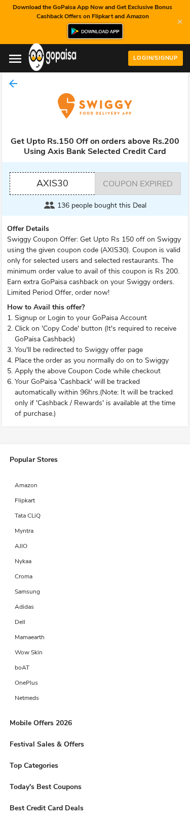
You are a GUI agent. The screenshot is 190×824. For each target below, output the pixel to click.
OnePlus (26, 683)
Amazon (26, 485)
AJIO (21, 546)
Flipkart (25, 500)
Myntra (24, 531)
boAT (22, 667)
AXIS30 (52, 183)
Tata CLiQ (28, 516)
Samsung (27, 591)
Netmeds (27, 698)
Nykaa (23, 561)
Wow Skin (29, 652)
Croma (23, 576)
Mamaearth (30, 637)
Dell (20, 622)
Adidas (24, 607)
